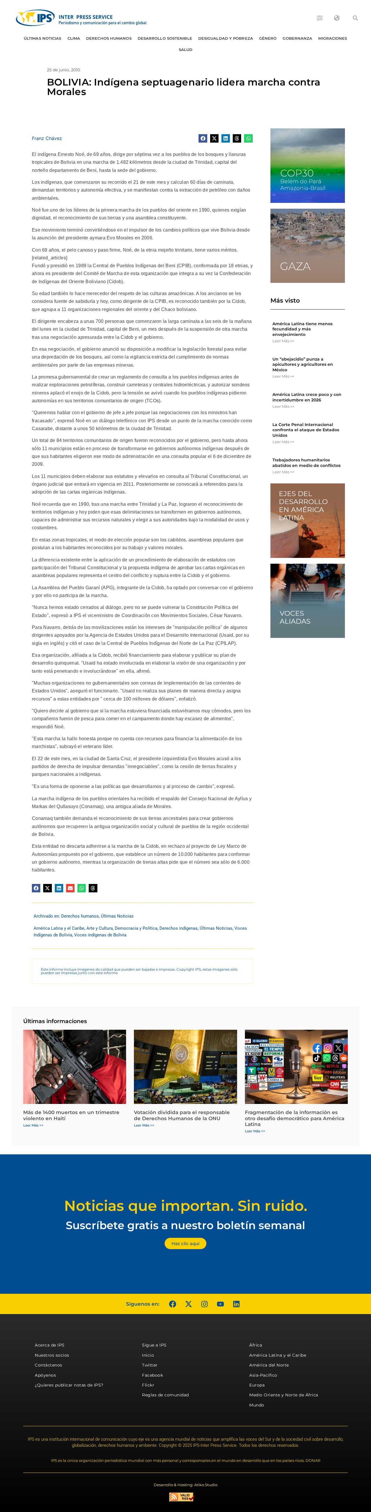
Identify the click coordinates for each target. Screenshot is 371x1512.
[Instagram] (204, 1304)
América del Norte (269, 1365)
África (255, 1345)
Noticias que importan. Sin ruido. (185, 1206)
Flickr (148, 1385)
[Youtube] (220, 1304)
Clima (74, 38)
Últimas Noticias (42, 38)
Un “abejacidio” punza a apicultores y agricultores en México (302, 364)
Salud (186, 49)
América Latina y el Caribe (59, 928)
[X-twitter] (188, 1304)
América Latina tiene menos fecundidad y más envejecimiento (302, 329)
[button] (355, 18)
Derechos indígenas (178, 928)
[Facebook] (172, 1304)
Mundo (256, 1405)
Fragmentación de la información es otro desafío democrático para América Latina (294, 1118)
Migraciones (332, 38)
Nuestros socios (52, 1355)
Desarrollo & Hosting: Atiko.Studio (185, 1484)
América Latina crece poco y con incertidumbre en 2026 (306, 397)
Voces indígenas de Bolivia (100, 935)
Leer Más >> (283, 341)
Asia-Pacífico (263, 1375)
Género (268, 38)
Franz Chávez (47, 138)
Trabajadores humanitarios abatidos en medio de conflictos (306, 462)
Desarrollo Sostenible (165, 38)
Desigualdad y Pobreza (225, 38)
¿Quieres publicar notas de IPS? (69, 1385)
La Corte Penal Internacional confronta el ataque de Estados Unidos (305, 430)
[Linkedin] (236, 1304)
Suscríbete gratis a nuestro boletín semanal (185, 1225)
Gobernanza (297, 38)
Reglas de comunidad (165, 1395)
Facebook (152, 1375)
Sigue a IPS (154, 1345)
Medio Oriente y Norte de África (283, 1395)
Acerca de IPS (50, 1345)
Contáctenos (48, 1365)
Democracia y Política (136, 928)
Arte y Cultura (99, 928)
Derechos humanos (109, 38)
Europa (257, 1385)
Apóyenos (45, 1375)
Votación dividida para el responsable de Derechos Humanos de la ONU (182, 1115)
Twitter (150, 1365)
